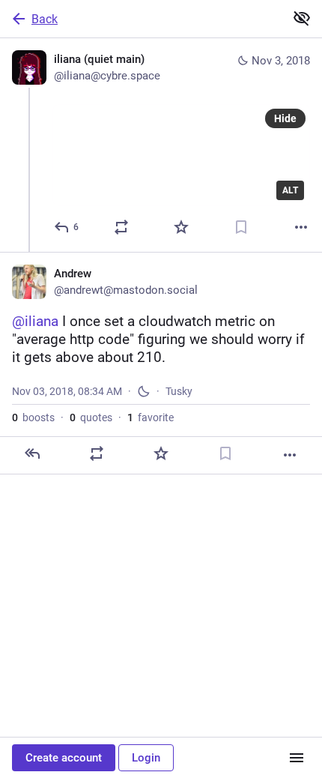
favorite (150, 417)
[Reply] (32, 453)
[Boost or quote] (121, 227)
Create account (63, 758)
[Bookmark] (241, 227)
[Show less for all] (302, 18)
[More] (301, 227)
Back (44, 19)
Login (146, 758)
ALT (290, 190)
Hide (285, 118)
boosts (33, 417)
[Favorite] (181, 227)
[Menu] (296, 758)
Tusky (178, 391)
